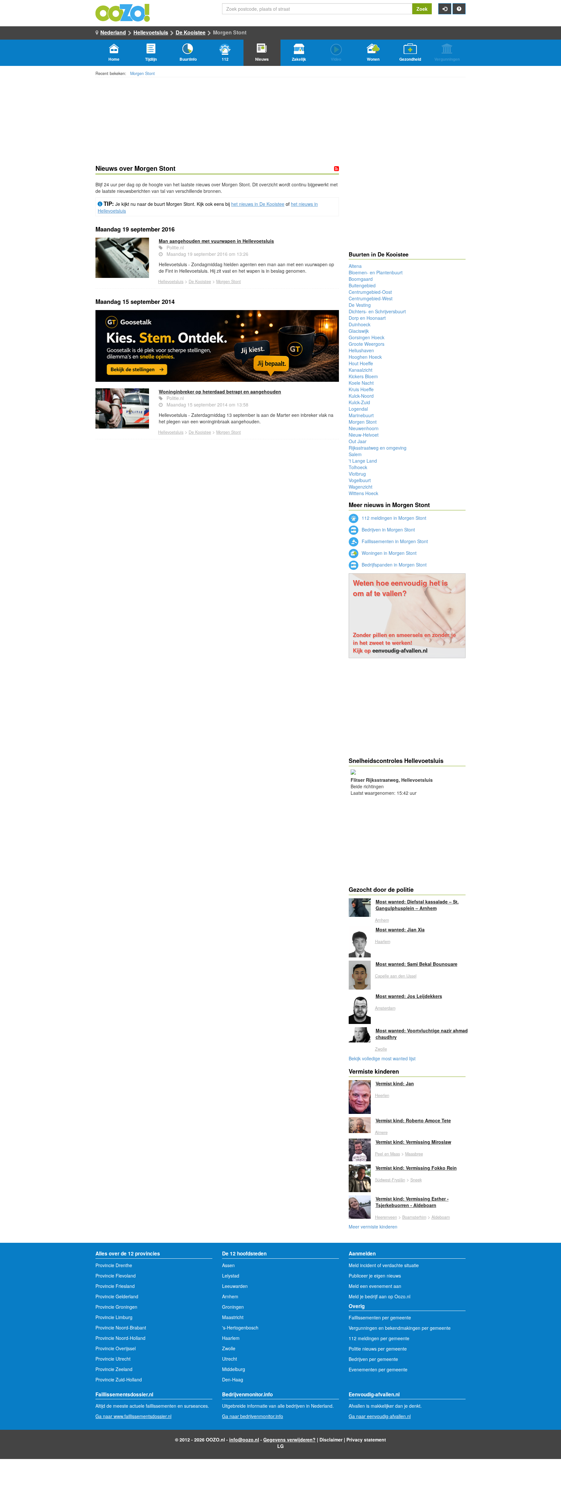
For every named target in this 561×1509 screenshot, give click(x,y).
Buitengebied (362, 285)
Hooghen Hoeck (365, 357)
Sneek (416, 1180)
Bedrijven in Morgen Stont (387, 529)
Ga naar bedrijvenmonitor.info (252, 1416)
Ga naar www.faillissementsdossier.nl (133, 1416)
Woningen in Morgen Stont (388, 553)
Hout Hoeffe (361, 363)
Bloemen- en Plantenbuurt (376, 272)
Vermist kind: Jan (395, 1083)
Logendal (358, 408)
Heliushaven (361, 350)
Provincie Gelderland (116, 1296)
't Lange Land (363, 460)
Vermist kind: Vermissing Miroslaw (413, 1142)
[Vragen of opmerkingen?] (459, 8)
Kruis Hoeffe (361, 389)
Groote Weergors (366, 344)
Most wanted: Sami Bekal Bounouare (416, 964)
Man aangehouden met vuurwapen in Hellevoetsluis (216, 241)
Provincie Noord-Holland (120, 1338)
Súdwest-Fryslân (390, 1180)
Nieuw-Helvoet (364, 434)
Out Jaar (358, 441)
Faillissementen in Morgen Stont (394, 541)
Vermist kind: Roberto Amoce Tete (413, 1120)
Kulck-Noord (361, 396)
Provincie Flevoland (115, 1275)
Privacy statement (366, 1439)
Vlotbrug (357, 473)
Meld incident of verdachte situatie (384, 1265)
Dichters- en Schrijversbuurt (377, 311)
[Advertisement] (217, 528)
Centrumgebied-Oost (370, 292)
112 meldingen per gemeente (379, 1338)
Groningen (233, 1306)
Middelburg (233, 1369)
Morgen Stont (142, 73)
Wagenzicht (360, 486)
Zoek (422, 9)
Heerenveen (386, 1217)
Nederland (113, 32)
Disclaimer (331, 1439)
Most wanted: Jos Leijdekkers (409, 996)
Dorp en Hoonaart (367, 318)
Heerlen (382, 1095)
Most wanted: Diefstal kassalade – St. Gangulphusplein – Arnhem (417, 904)
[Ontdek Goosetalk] (217, 345)
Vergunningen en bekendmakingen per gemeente (400, 1328)
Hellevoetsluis (150, 32)
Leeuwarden (235, 1286)
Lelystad (230, 1275)
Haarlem (382, 941)
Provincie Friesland (115, 1286)
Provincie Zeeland (113, 1369)
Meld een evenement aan (375, 1286)
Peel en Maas (387, 1154)
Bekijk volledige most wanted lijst (382, 1058)
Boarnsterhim (414, 1217)
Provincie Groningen (116, 1306)
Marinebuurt (361, 415)
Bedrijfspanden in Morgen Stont (393, 564)
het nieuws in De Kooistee (257, 204)
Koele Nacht (361, 383)
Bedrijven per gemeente (373, 1359)
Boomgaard (361, 279)
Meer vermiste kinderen (373, 1226)
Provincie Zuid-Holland (118, 1379)
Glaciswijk (359, 331)
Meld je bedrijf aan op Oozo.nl (379, 1296)
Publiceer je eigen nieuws (375, 1275)
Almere (381, 1132)
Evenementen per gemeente (378, 1369)
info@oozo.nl (244, 1439)
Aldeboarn (440, 1217)
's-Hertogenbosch (240, 1327)
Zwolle (381, 1049)
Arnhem (382, 920)
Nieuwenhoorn (364, 428)
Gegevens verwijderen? (289, 1439)
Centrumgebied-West (371, 298)
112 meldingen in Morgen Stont (393, 518)
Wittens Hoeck (363, 493)
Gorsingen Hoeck (366, 337)
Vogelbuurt (360, 480)
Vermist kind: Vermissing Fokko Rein (416, 1168)
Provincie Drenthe (113, 1265)
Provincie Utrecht (113, 1358)
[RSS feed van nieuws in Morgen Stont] (336, 168)
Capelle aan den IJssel (396, 976)
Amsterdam (385, 1008)
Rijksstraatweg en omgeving (377, 447)
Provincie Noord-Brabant (120, 1327)
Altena (355, 266)
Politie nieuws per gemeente (378, 1348)
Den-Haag (232, 1379)
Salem (355, 454)
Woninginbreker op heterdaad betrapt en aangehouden (220, 391)
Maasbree (414, 1154)
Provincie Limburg (113, 1317)
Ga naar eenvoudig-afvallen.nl (380, 1416)
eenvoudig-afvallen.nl (400, 650)
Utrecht (229, 1358)
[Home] (123, 12)
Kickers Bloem (363, 376)
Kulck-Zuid (359, 402)
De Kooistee (191, 32)
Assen (228, 1265)
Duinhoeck (359, 324)
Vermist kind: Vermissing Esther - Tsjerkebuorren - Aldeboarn (412, 1201)
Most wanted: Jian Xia (400, 929)
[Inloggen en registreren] (444, 8)
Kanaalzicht (360, 370)
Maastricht (232, 1317)
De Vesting (360, 305)
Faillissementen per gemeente (380, 1317)
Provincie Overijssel (115, 1348)
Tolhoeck (358, 467)
